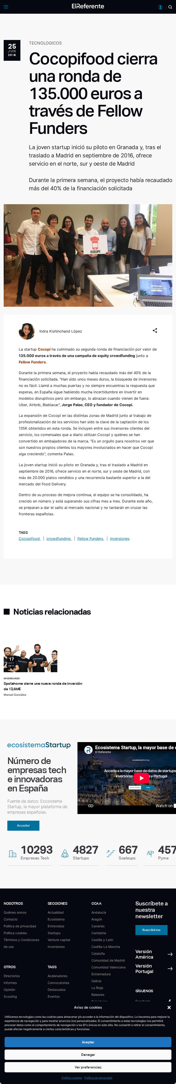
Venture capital (59, 940)
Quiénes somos (15, 912)
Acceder (23, 825)
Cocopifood (30, 538)
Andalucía (98, 912)
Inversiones (56, 947)
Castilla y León (102, 940)
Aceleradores (57, 976)
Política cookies (72, 1077)
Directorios (12, 976)
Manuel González (15, 694)
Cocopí (44, 349)
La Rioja (97, 988)
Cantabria (98, 933)
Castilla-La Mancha (105, 947)
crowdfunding (59, 538)
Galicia (96, 981)
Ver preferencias (88, 1067)
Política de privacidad (98, 1077)
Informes (10, 983)
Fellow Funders (32, 362)
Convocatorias (58, 983)
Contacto (10, 919)
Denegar (88, 1055)
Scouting (10, 996)
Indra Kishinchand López (60, 331)
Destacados (57, 989)
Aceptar (88, 1042)
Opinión (9, 989)
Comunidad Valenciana (108, 967)
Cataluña (98, 953)
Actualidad (56, 912)
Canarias (97, 926)
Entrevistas (56, 926)
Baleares (97, 995)
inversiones (119, 538)
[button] (169, 1007)
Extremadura (101, 974)
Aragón (96, 919)
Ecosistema (56, 919)
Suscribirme (151, 930)
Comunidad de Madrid (108, 960)
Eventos (54, 996)
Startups (54, 933)
